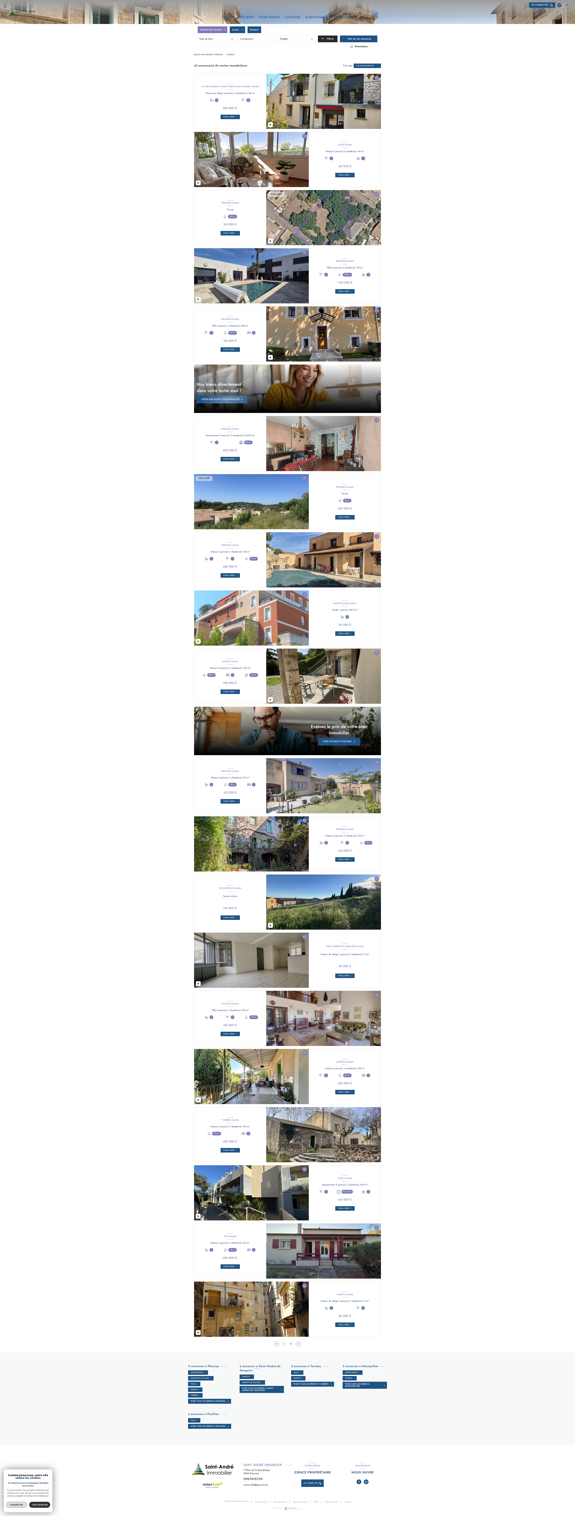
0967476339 (252, 1479)
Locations (292, 17)
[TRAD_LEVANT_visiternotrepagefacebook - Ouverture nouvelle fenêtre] (359, 1481)
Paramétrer (16, 1504)
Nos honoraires (261, 1502)
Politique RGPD (331, 1502)
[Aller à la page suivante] (298, 1344)
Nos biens (246, 17)
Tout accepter (40, 1504)
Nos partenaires (280, 1502)
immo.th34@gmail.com (255, 1485)
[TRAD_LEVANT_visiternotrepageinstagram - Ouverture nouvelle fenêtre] (366, 1481)
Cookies (347, 1502)
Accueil (228, 17)
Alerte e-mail (315, 17)
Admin (316, 1502)
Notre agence (269, 17)
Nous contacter (342, 17)
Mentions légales (300, 1502)
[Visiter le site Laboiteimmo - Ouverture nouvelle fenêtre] (293, 1508)
